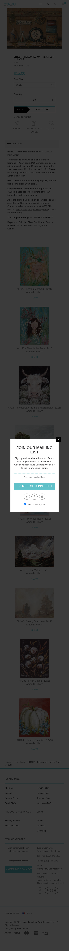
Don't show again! (36, 504)
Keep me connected (36, 486)
